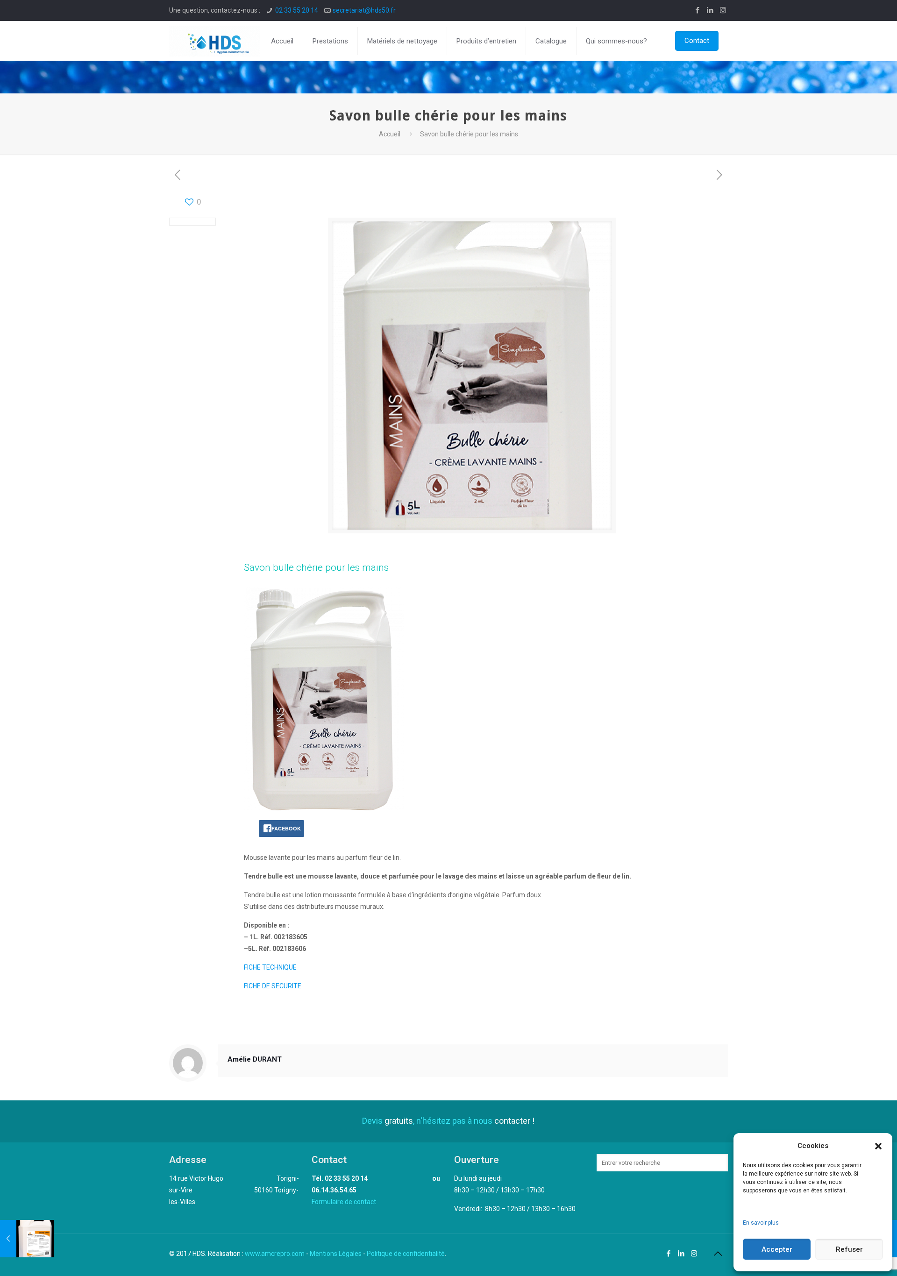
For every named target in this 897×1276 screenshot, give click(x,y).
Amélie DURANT (255, 1059)
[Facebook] (698, 10)
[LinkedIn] (710, 10)
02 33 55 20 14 (296, 10)
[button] (878, 1146)
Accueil (389, 134)
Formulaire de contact (344, 1201)
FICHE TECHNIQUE (270, 967)
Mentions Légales (336, 1253)
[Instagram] (723, 10)
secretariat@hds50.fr (364, 10)
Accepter (777, 1249)
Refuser (849, 1249)
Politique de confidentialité (406, 1253)
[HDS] (214, 41)
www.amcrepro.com (275, 1253)
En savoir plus (761, 1222)
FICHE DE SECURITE (272, 986)
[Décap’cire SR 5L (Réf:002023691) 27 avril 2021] (27, 1238)
